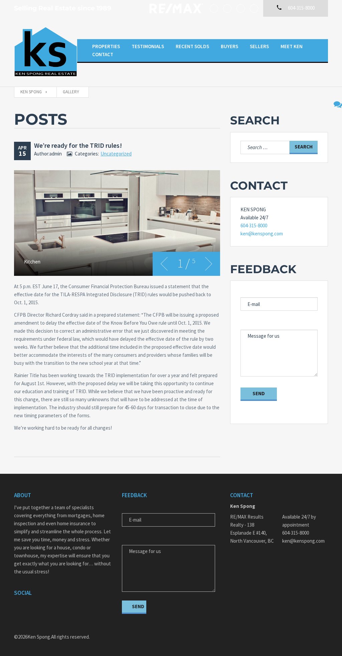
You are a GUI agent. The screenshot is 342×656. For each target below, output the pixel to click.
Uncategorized (116, 153)
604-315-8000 (253, 225)
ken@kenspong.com (261, 233)
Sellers (259, 46)
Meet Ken (292, 46)
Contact (102, 54)
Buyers (229, 46)
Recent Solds (192, 46)
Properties (106, 46)
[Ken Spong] (45, 52)
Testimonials (148, 46)
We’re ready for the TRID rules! (78, 145)
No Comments (338, 104)
